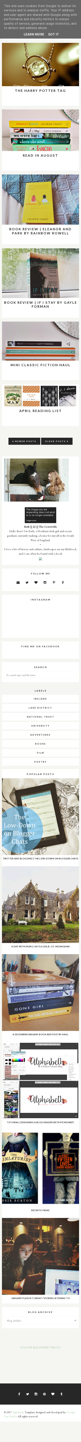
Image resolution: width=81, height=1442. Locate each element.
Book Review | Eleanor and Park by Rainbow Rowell (40, 231)
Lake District (40, 707)
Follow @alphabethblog (40, 1347)
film (40, 752)
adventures (40, 734)
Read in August (40, 155)
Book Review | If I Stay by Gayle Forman (40, 304)
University (40, 725)
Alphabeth (18, 1412)
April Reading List (40, 411)
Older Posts (55, 441)
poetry (40, 761)
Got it (53, 34)
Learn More (34, 34)
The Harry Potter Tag (40, 91)
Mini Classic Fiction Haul (41, 365)
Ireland (40, 698)
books (40, 743)
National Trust (40, 716)
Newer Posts (25, 441)
